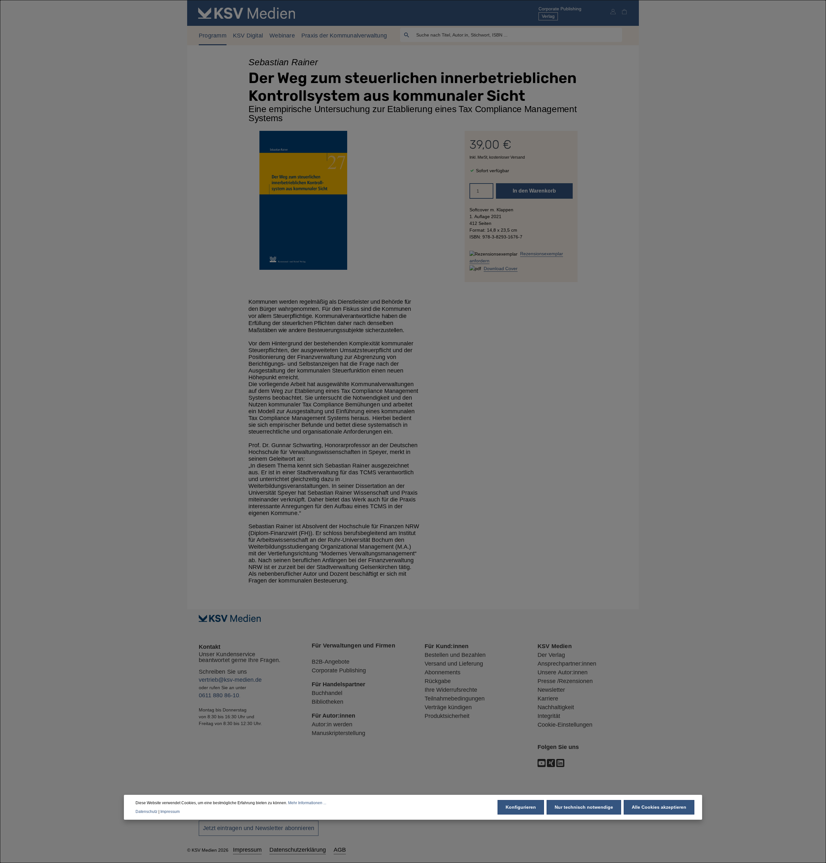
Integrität (549, 716)
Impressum (247, 850)
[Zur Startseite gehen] (246, 12)
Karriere (548, 698)
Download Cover (501, 268)
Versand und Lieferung (454, 663)
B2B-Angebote (330, 661)
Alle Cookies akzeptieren (659, 807)
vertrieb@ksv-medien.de (230, 680)
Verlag (548, 16)
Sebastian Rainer (283, 62)
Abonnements (442, 672)
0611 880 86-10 (219, 695)
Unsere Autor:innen (563, 672)
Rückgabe (438, 681)
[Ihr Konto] (613, 11)
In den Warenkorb (534, 191)
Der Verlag (551, 655)
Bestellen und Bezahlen (455, 655)
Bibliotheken (327, 702)
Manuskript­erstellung (338, 733)
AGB (340, 850)
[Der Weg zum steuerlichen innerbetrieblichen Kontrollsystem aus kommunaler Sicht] (303, 200)
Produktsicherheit (447, 716)
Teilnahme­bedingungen (455, 698)
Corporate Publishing (560, 8)
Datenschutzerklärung (297, 850)
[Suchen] (406, 35)
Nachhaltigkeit (556, 707)
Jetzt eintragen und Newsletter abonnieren (258, 828)
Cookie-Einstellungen (565, 724)
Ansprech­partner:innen (567, 663)
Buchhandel (327, 693)
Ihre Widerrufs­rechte (451, 690)
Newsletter (551, 690)
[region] (303, 200)
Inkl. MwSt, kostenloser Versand (497, 157)
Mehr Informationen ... (307, 803)
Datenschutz (146, 811)
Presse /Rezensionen (565, 681)
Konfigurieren (521, 807)
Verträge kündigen (448, 707)
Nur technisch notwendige (584, 807)
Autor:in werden (332, 724)
